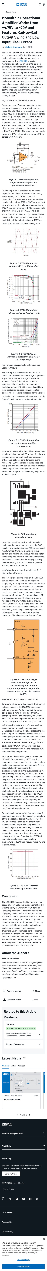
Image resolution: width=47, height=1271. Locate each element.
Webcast (21, 1066)
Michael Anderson (13, 47)
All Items (5, 1066)
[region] (23, 1253)
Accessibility (7, 1222)
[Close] (44, 1239)
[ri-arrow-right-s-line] (30, 1115)
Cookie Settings (23, 1260)
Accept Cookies (23, 1266)
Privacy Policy (7, 1232)
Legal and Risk (7, 1212)
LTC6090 (23, 61)
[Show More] (9, 977)
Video (13, 1066)
